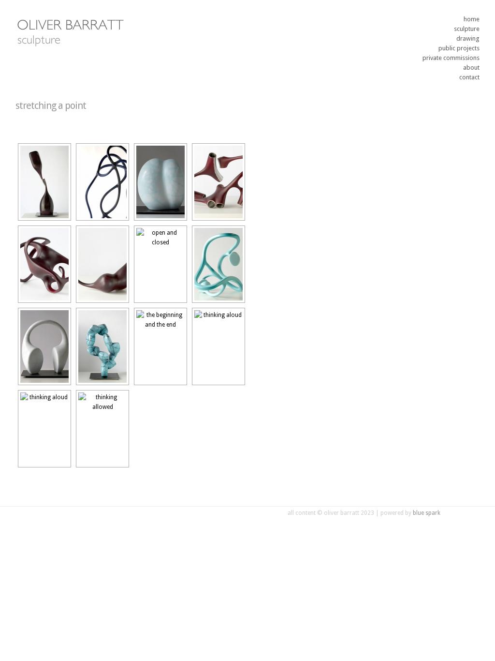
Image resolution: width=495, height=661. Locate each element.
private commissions (451, 57)
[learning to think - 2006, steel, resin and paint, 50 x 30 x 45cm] (160, 182)
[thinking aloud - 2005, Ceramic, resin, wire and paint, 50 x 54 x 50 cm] (218, 346)
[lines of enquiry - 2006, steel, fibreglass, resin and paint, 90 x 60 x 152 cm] (102, 182)
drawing (468, 38)
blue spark (426, 513)
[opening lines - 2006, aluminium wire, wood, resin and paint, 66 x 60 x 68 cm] (218, 264)
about (471, 67)
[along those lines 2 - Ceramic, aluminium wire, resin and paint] (44, 264)
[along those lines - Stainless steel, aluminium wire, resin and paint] (218, 182)
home (472, 19)
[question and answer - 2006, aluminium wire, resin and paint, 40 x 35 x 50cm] (44, 346)
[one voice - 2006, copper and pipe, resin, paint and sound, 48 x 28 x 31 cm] (102, 264)
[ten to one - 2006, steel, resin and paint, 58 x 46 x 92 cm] (102, 346)
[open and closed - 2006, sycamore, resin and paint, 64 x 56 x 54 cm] (160, 264)
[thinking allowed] (102, 428)
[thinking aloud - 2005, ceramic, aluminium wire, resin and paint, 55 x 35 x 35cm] (44, 428)
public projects (459, 48)
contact (469, 77)
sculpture (467, 28)
